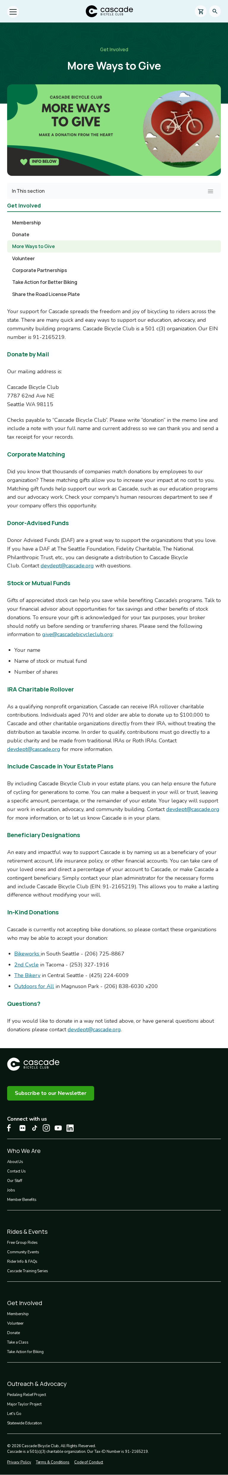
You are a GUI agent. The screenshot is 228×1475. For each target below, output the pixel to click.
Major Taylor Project (24, 1404)
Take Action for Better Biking (44, 282)
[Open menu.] (13, 12)
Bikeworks (27, 953)
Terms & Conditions (52, 1462)
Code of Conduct (88, 1462)
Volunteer (23, 258)
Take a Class (17, 1342)
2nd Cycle (26, 964)
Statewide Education (24, 1423)
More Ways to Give (33, 246)
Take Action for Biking (25, 1352)
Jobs (11, 1190)
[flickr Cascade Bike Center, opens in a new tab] (22, 1128)
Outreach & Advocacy (37, 1384)
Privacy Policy (19, 1462)
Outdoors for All (34, 986)
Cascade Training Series (27, 1271)
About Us (15, 1161)
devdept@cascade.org (67, 565)
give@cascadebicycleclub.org (77, 634)
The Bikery (27, 975)
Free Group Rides (22, 1242)
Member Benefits (22, 1199)
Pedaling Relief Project (26, 1394)
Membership (26, 222)
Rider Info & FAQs (22, 1261)
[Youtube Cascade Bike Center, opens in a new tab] (58, 1127)
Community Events (23, 1252)
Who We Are (24, 1151)
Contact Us (16, 1171)
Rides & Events (27, 1232)
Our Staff (14, 1180)
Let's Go (14, 1413)
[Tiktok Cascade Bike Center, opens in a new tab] (34, 1128)
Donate (20, 234)
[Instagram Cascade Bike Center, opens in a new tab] (46, 1128)
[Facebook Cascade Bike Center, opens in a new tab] (10, 1128)
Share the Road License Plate (46, 294)
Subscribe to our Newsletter (50, 1093)
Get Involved (114, 49)
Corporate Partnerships (39, 270)
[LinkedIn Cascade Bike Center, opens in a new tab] (70, 1128)
